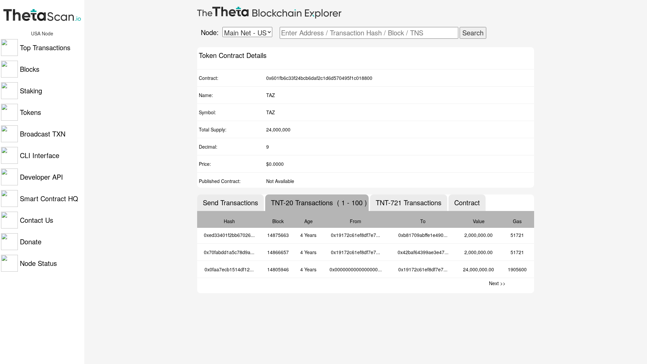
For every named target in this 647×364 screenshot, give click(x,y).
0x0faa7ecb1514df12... (229, 269)
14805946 (278, 269)
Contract (467, 202)
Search (473, 32)
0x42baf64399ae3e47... (423, 252)
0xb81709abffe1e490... (423, 235)
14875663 (278, 235)
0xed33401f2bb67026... (229, 235)
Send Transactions (230, 202)
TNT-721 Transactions (408, 202)
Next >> (497, 283)
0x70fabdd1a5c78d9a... (229, 252)
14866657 (278, 252)
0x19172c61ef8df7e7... (355, 235)
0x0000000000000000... (356, 269)
